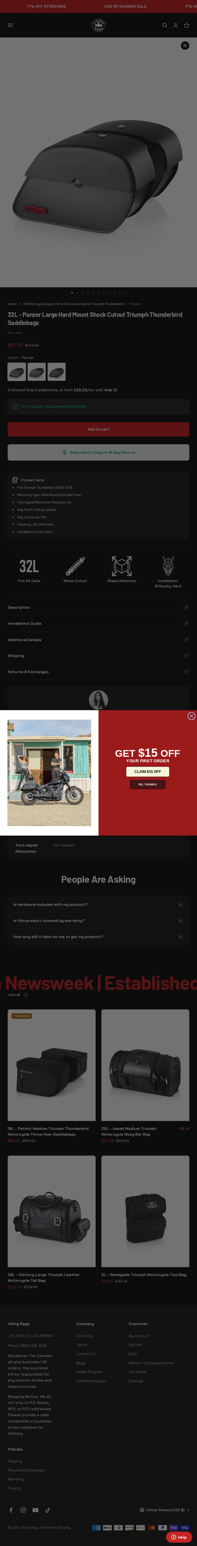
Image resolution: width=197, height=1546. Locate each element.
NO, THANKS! (148, 784)
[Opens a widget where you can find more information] (179, 1538)
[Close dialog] (191, 716)
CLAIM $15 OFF (148, 772)
